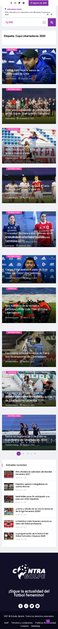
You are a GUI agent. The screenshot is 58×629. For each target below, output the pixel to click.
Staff (6, 623)
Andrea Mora (10, 118)
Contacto (24, 626)
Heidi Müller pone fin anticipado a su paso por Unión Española (33, 497)
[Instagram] (26, 606)
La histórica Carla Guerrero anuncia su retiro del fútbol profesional (34, 522)
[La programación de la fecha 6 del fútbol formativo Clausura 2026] (8, 536)
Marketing (35, 626)
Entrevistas (13, 129)
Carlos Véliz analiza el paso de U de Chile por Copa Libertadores (26, 271)
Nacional (12, 50)
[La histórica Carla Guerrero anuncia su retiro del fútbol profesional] (8, 524)
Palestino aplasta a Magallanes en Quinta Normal (32, 485)
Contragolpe (9, 246)
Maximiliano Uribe (12, 318)
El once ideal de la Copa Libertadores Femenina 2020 (27, 239)
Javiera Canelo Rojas (13, 278)
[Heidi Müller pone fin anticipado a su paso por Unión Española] (8, 499)
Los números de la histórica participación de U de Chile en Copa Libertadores (26, 309)
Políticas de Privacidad (45, 623)
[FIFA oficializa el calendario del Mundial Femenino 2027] (8, 474)
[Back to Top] (48, 621)
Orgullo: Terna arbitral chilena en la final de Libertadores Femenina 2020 (28, 398)
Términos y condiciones (22, 623)
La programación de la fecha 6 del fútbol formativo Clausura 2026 (32, 534)
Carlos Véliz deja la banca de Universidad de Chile (22, 72)
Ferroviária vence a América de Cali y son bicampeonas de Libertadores (27, 355)
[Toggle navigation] (44, 22)
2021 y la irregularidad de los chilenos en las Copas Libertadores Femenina (27, 112)
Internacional (14, 89)
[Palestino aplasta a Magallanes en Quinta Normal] (8, 486)
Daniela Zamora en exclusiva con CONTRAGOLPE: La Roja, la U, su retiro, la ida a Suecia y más (29, 149)
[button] (47, 14)
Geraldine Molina (11, 158)
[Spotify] (37, 606)
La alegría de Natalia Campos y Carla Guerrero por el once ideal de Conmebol (27, 189)
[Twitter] (32, 606)
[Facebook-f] (20, 606)
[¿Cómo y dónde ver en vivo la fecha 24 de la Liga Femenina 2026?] (8, 511)
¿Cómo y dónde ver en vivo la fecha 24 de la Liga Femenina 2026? (34, 510)
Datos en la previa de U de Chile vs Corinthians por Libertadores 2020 (26, 438)
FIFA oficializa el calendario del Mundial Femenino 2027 (34, 473)
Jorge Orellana (10, 79)
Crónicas (12, 289)
